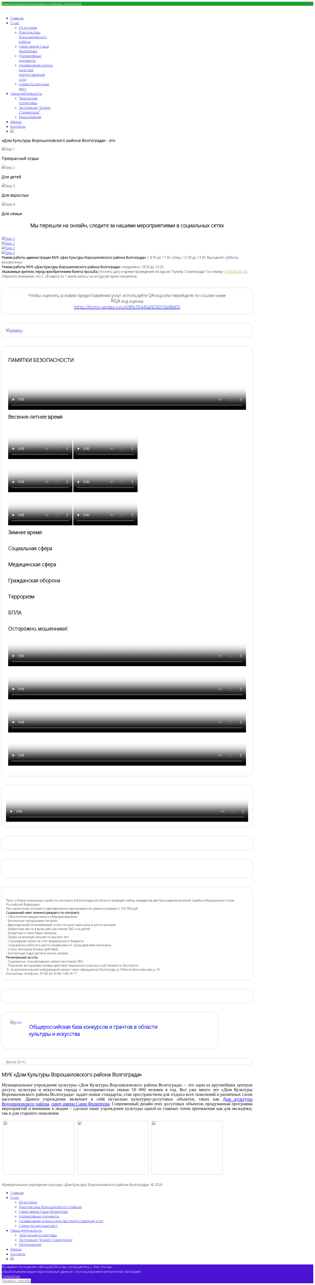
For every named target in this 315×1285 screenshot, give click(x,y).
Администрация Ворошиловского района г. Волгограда (41, 4)
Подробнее (11, 1276)
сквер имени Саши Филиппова (80, 1103)
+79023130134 (235, 271)
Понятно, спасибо (16, 1281)
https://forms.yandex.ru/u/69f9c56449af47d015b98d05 (127, 307)
